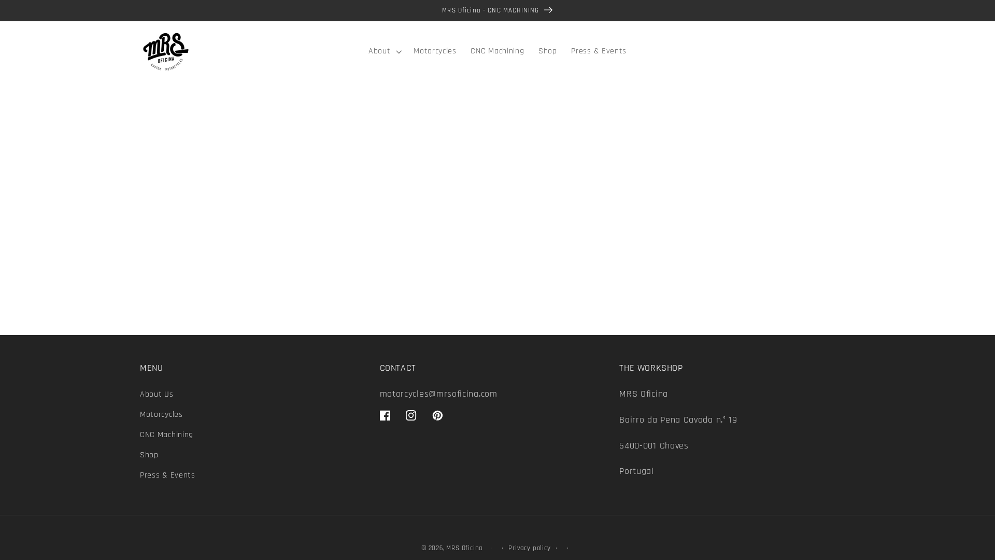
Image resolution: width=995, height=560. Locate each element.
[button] (383, 51)
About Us (157, 394)
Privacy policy (529, 548)
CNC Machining (166, 434)
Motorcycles (161, 414)
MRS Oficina (464, 548)
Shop (149, 455)
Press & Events (167, 475)
